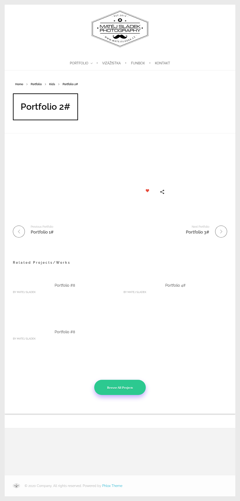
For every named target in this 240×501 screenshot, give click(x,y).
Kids (52, 84)
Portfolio (36, 84)
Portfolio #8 (65, 285)
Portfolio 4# (175, 285)
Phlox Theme (112, 486)
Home (19, 84)
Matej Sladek (26, 292)
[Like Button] (147, 190)
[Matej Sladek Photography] (16, 485)
